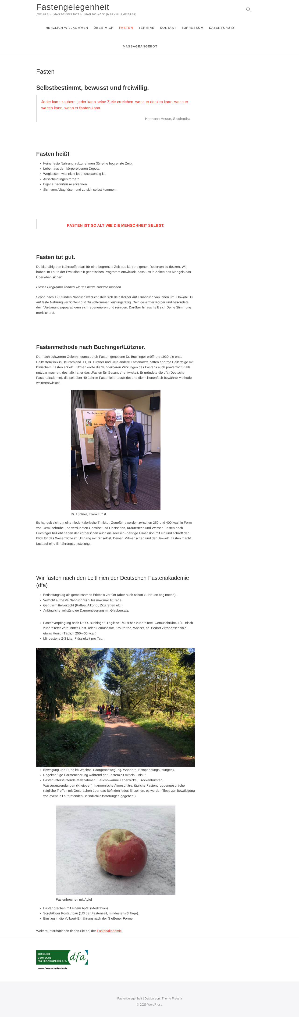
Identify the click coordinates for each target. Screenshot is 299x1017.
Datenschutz (222, 27)
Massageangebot (140, 46)
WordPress (154, 1004)
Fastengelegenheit (72, 7)
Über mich (104, 27)
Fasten (126, 27)
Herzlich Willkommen (67, 27)
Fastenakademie (109, 931)
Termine (146, 27)
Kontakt (168, 27)
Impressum (192, 27)
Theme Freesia (172, 998)
